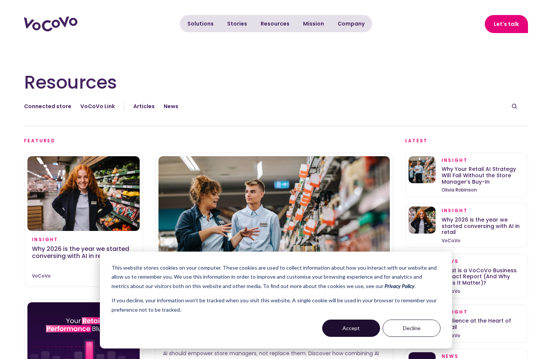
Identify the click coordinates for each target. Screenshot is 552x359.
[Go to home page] (50, 24)
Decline (412, 328)
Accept (351, 328)
